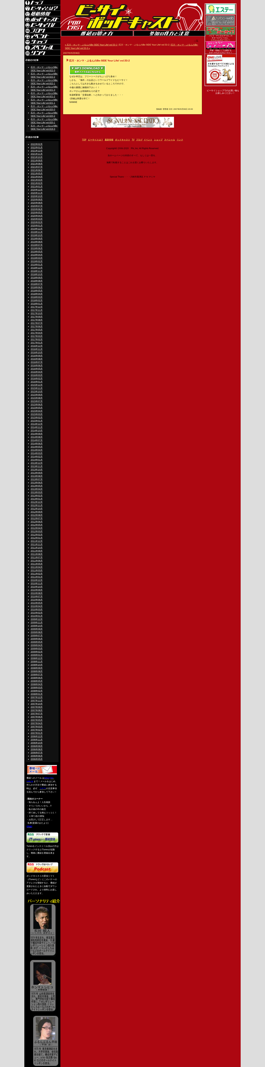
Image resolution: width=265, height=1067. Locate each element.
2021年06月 (37, 170)
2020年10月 (37, 196)
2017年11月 (37, 310)
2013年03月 (37, 492)
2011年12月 (37, 541)
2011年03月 (37, 570)
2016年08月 (37, 359)
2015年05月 (37, 408)
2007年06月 (37, 717)
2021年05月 (37, 173)
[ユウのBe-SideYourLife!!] (220, 34)
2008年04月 (37, 684)
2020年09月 (37, 199)
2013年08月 (37, 476)
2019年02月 (37, 261)
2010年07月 (37, 596)
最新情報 (109, 139)
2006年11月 (37, 739)
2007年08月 (37, 710)
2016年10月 (37, 352)
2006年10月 (37, 743)
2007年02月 (37, 730)
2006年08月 (37, 749)
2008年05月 (37, 681)
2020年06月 (37, 209)
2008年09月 (37, 668)
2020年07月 (37, 206)
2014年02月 (37, 456)
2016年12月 (37, 346)
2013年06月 (37, 482)
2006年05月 (37, 759)
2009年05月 (37, 642)
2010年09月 (37, 590)
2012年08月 (37, 515)
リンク (180, 139)
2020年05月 (37, 212)
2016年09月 (37, 355)
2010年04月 (37, 606)
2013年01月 (37, 499)
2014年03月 (37, 453)
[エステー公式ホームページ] (220, 13)
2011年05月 (37, 564)
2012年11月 (37, 505)
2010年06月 (37, 599)
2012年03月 (37, 531)
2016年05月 (37, 368)
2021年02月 (37, 183)
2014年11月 (37, 427)
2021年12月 (37, 150)
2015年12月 (37, 385)
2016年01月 (37, 381)
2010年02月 (37, 612)
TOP (84, 139)
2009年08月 (37, 632)
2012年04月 (37, 528)
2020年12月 (37, 190)
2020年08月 (37, 203)
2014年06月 (37, 443)
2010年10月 (37, 586)
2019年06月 (37, 248)
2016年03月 (37, 375)
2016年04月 (37, 372)
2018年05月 (37, 290)
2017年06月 (37, 326)
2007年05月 (37, 720)
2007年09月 (37, 707)
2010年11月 (37, 583)
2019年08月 (37, 242)
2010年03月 (37, 609)
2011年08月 (37, 554)
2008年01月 (37, 694)
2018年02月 (37, 300)
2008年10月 (37, 665)
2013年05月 (37, 486)
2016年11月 (37, 349)
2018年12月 (37, 268)
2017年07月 (37, 323)
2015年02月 (37, 417)
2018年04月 (37, 294)
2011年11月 (37, 544)
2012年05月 (37, 525)
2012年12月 (37, 502)
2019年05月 (37, 251)
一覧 (196, 40)
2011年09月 (37, 551)
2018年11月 (37, 271)
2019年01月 (37, 264)
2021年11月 (37, 154)
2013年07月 (37, 479)
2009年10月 (37, 626)
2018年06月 (37, 287)
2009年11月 (37, 622)
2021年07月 (37, 167)
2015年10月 (37, 391)
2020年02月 (37, 222)
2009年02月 (37, 652)
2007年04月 (37, 723)
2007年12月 (37, 697)
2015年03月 (37, 414)
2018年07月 (37, 284)
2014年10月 (37, 430)
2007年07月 (37, 713)
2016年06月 (37, 365)
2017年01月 (37, 342)
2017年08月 (37, 320)
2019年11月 (37, 232)
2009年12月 (37, 619)
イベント (148, 139)
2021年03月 (37, 180)
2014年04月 (37, 450)
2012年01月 (37, 538)
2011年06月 (37, 560)
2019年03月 (37, 258)
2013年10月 (37, 469)
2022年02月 (37, 144)
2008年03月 (37, 687)
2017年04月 (37, 333)
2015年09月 (37, 395)
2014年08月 (37, 437)
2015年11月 (37, 388)
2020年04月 (37, 216)
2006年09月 (37, 746)
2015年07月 (37, 401)
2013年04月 (37, 489)
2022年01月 (37, 147)
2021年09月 (37, 160)
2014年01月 (37, 460)
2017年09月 (37, 316)
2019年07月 (37, 245)
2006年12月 (37, 736)
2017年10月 (37, 313)
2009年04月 (37, 645)
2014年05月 (37, 447)
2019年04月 (37, 255)
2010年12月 (37, 580)
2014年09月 (37, 434)
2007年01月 (37, 733)
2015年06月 (37, 404)
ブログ (139, 139)
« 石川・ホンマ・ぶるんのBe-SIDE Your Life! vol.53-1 (91, 45)
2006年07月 (37, 752)
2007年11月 (37, 700)
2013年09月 (37, 473)
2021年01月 (37, 186)
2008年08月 (37, 671)
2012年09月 (37, 512)
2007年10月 (37, 704)
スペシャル (169, 139)
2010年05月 (37, 603)
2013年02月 (37, 495)
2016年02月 (37, 378)
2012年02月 (37, 534)
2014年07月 (37, 440)
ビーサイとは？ (95, 139)
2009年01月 (37, 655)
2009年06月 (37, 639)
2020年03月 (37, 219)
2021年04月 (37, 177)
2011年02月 (37, 573)
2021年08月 (37, 163)
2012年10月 (37, 508)
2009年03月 (37, 648)
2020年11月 (37, 193)
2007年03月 (37, 726)
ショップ (158, 139)
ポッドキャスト (122, 139)
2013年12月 (37, 463)
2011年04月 (37, 567)
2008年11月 (37, 661)
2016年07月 (37, 362)
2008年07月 (37, 674)
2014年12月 (37, 424)
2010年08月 (37, 593)
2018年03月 (37, 297)
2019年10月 (37, 235)
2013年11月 (37, 466)
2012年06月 (37, 521)
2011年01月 (37, 577)
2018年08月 (37, 281)
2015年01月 (37, 421)
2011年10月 (37, 547)
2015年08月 (37, 398)
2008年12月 (37, 658)
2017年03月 (37, 336)
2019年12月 (37, 229)
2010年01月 (37, 616)
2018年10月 (37, 274)
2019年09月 (37, 238)
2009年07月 (37, 635)
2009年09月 (37, 629)
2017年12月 (37, 307)
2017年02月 (37, 339)
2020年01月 (37, 225)
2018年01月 (37, 303)
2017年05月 (37, 329)
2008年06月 (37, 678)
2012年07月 (37, 518)
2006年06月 (37, 756)
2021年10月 (37, 157)
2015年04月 (37, 411)
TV (133, 139)
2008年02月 (37, 691)
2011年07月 (37, 557)
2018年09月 (37, 277)
